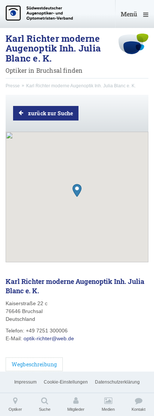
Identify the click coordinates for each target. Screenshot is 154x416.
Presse (13, 85)
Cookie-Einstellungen (66, 382)
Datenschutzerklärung (117, 382)
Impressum (25, 382)
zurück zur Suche (50, 113)
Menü (129, 14)
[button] (77, 190)
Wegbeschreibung (34, 364)
